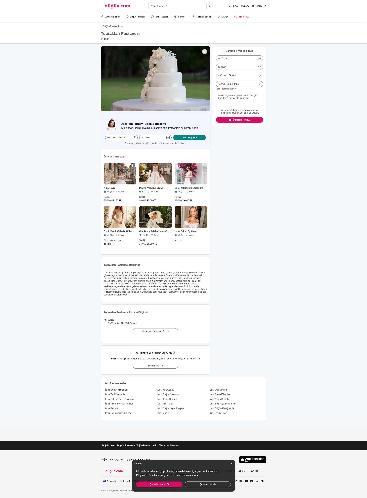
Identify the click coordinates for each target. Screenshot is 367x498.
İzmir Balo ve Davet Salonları (119, 399)
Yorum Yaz (153, 365)
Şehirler (241, 471)
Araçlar (224, 16)
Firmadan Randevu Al (153, 331)
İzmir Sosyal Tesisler (220, 394)
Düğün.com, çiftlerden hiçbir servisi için (155, 143)
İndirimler (182, 16)
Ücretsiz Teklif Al (241, 120)
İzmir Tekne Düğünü (167, 399)
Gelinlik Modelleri (203, 16)
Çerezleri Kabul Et (159, 484)
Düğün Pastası (125, 445)
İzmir (106, 39)
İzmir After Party (165, 403)
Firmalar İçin (260, 6)
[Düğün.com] (117, 6)
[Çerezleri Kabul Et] (231, 463)
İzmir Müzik (163, 413)
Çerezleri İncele (208, 484)
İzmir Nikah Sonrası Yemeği (119, 403)
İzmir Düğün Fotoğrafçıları (222, 408)
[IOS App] (252, 459)
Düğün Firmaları (137, 16)
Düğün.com (108, 445)
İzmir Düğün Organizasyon (170, 408)
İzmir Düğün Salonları (168, 394)
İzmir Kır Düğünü (165, 390)
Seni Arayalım (189, 137)
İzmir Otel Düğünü (219, 390)
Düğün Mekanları (112, 16)
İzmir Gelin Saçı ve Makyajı (118, 413)
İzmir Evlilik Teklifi (218, 413)
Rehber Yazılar (161, 16)
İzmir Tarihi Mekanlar (115, 394)
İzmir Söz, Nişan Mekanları (223, 403)
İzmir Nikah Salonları (220, 399)
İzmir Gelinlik (111, 408)
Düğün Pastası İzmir (113, 26)
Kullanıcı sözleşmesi (231, 110)
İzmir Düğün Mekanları (116, 390)
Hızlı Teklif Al (243, 16)
